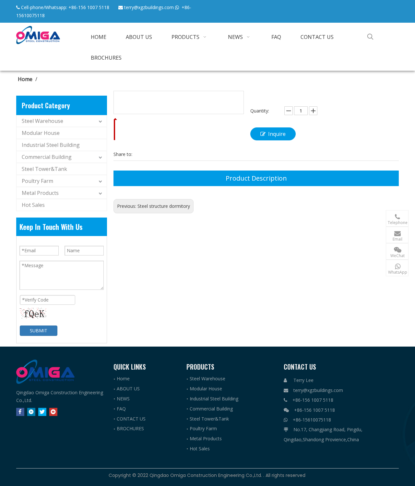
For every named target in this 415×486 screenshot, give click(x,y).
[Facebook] (20, 412)
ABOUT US (128, 388)
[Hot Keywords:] (370, 36)
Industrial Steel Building (51, 144)
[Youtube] (53, 412)
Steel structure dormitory (163, 206)
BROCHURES (130, 428)
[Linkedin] (31, 412)
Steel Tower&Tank (44, 168)
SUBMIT (38, 330)
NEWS (123, 399)
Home (123, 378)
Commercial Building (47, 156)
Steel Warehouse (42, 120)
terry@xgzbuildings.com (149, 7)
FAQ (121, 409)
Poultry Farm (37, 180)
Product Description (256, 178)
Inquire (277, 133)
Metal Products (40, 192)
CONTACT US (131, 419)
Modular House (41, 132)
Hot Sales (33, 204)
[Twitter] (42, 412)
